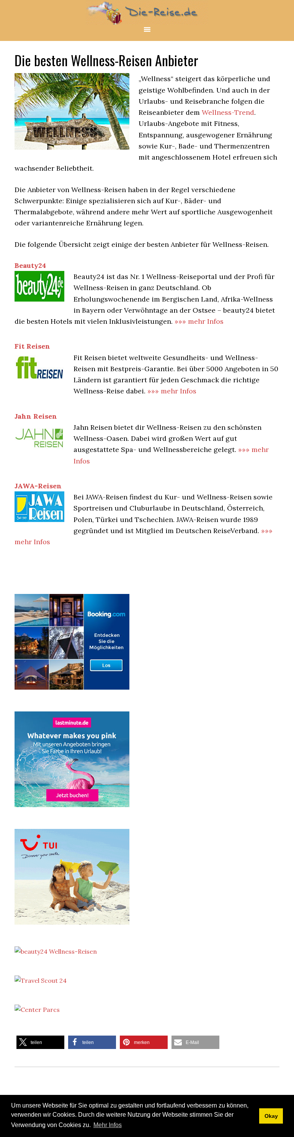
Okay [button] (271, 1116)
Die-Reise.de (147, 12)
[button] (40, 1042)
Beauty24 (30, 265)
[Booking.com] (72, 691)
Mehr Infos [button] (107, 1125)
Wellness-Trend (228, 112)
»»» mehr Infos (199, 321)
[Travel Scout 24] (41, 980)
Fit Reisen (32, 346)
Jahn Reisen (36, 416)
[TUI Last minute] (72, 926)
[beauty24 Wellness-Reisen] (56, 951)
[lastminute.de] (72, 808)
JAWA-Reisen (38, 485)
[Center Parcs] (37, 1009)
